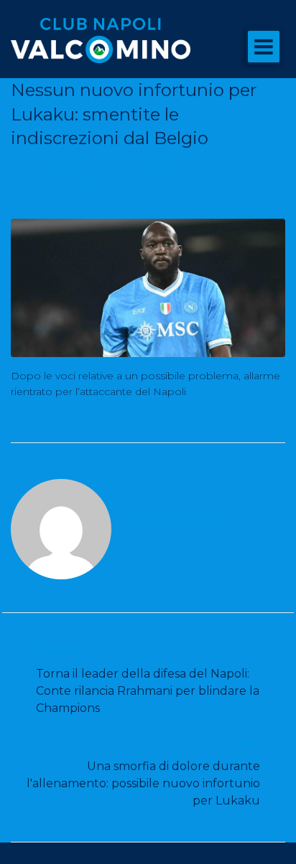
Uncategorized (152, 169)
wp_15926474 (59, 169)
